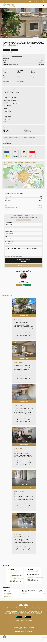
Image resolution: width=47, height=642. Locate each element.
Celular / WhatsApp (8, 231)
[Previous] (13, 306)
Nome (6, 226)
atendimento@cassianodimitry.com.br (18, 578)
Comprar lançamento (8, 593)
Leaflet (36, 187)
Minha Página (18, 285)
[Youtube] (25, 605)
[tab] (40, 10)
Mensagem (7, 246)
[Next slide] (44, 22)
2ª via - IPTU (24, 591)
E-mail (6, 236)
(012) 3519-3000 (36, 1)
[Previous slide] (2, 22)
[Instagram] (20, 605)
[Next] (34, 306)
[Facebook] (22, 605)
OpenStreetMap (41, 187)
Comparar (15, 49)
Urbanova (13, 46)
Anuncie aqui (7, 596)
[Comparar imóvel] (34, 301)
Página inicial (24, 593)
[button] (43, 1)
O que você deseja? (8, 222)
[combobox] (23, 224)
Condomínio (7, 46)
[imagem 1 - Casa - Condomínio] (24, 478)
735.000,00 (41, 62)
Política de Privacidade (20, 620)
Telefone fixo (9, 241)
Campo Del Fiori (31, 137)
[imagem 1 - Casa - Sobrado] (24, 349)
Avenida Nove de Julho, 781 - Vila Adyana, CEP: (33, 572)
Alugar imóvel (7, 594)
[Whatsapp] (27, 605)
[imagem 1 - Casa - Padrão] (24, 306)
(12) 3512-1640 (13, 577)
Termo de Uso (29, 620)
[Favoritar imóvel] (34, 299)
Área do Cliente (28, 1)
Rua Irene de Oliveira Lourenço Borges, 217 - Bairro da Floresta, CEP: (15, 572)
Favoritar (7, 49)
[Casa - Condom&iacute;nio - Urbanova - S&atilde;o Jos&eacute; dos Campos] (11, 5)
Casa (4, 46)
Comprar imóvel (7, 591)
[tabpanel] (23, 23)
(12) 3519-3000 (30, 576)
